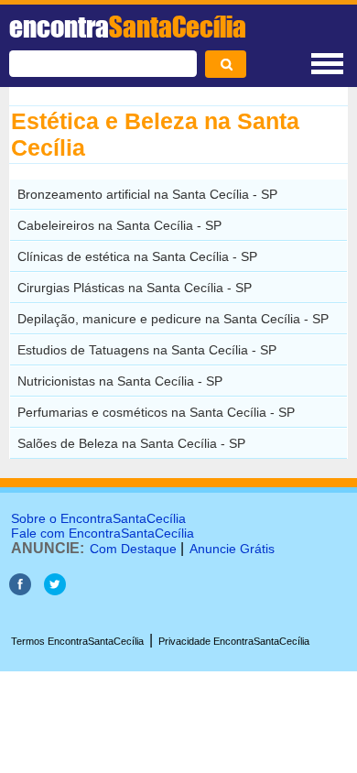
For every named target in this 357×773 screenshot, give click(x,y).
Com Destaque (133, 548)
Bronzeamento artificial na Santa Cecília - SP (147, 194)
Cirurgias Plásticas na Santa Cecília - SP (134, 287)
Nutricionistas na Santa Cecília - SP (119, 381)
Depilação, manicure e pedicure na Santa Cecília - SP (173, 318)
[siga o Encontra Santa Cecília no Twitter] (55, 590)
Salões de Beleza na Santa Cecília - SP (131, 443)
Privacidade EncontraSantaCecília (233, 641)
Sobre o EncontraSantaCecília (98, 518)
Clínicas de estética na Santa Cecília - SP (137, 256)
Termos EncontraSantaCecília (77, 641)
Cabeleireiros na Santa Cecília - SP (119, 225)
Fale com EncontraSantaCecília (102, 533)
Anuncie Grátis (232, 548)
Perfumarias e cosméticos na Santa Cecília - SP (156, 412)
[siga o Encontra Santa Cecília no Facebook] (20, 590)
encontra (127, 26)
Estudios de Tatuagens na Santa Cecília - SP (146, 350)
